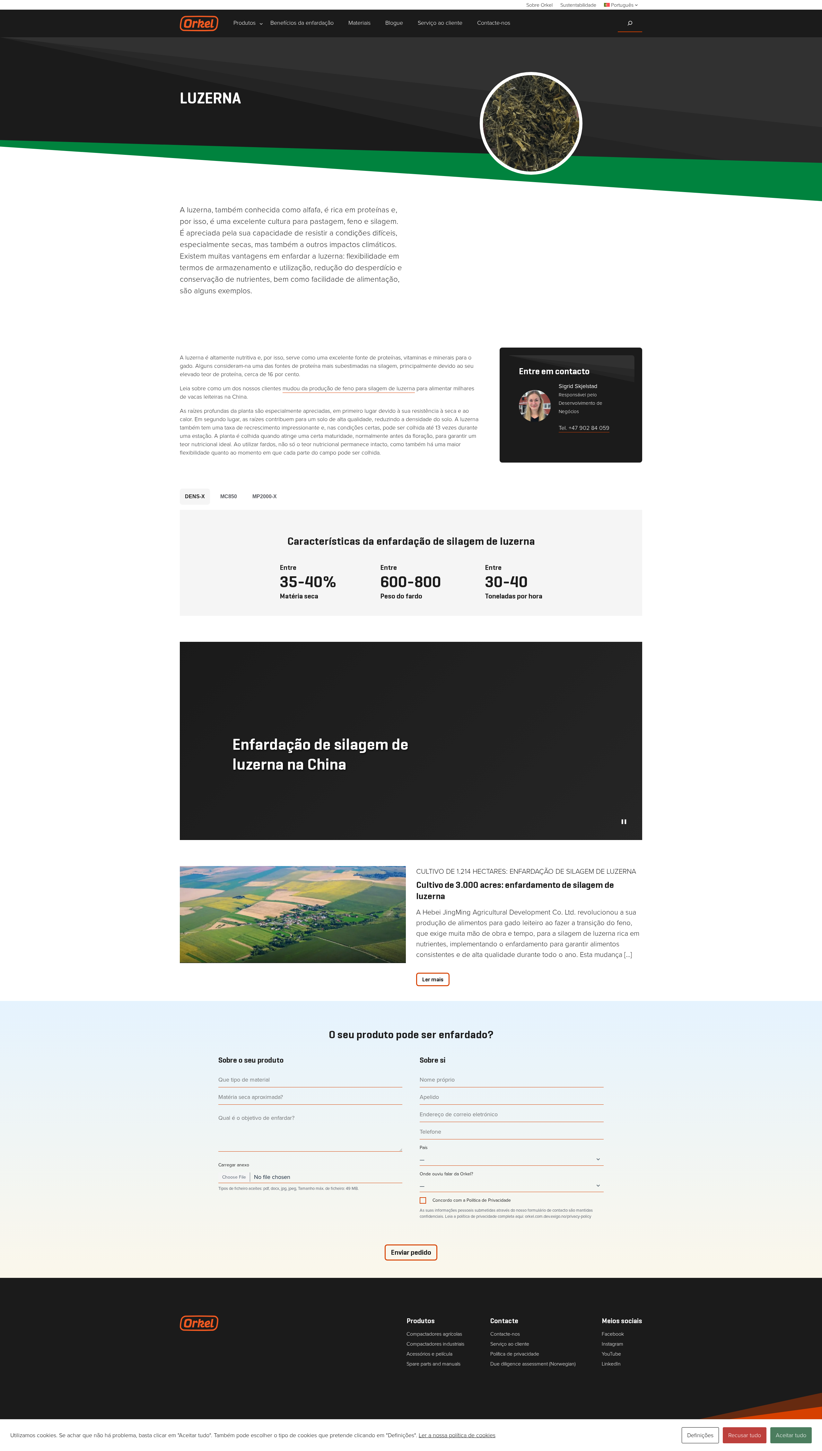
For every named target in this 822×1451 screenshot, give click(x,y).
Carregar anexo (233, 1165)
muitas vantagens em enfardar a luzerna (275, 256)
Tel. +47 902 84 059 (584, 428)
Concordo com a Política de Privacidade (472, 1200)
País (424, 1148)
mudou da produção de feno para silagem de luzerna (349, 388)
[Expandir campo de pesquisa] (630, 23)
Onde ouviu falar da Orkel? (446, 1174)
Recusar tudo (744, 1435)
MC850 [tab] (228, 496)
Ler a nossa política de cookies (457, 1435)
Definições (700, 1435)
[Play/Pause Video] (624, 822)
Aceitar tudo (791, 1435)
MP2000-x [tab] (264, 496)
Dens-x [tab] (195, 496)
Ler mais (432, 979)
